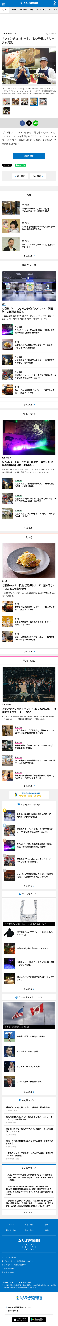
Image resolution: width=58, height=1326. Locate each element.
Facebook (25, 1247)
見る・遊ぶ (23, 10)
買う (31, 10)
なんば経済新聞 (29, 3)
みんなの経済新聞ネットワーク (29, 1298)
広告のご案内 (9, 1272)
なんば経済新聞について (13, 1257)
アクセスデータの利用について (15, 1265)
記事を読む (29, 156)
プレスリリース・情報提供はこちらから (18, 1261)
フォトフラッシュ (9, 33)
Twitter (32, 1247)
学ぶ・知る (53, 10)
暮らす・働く (41, 10)
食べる (14, 10)
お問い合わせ (9, 1269)
